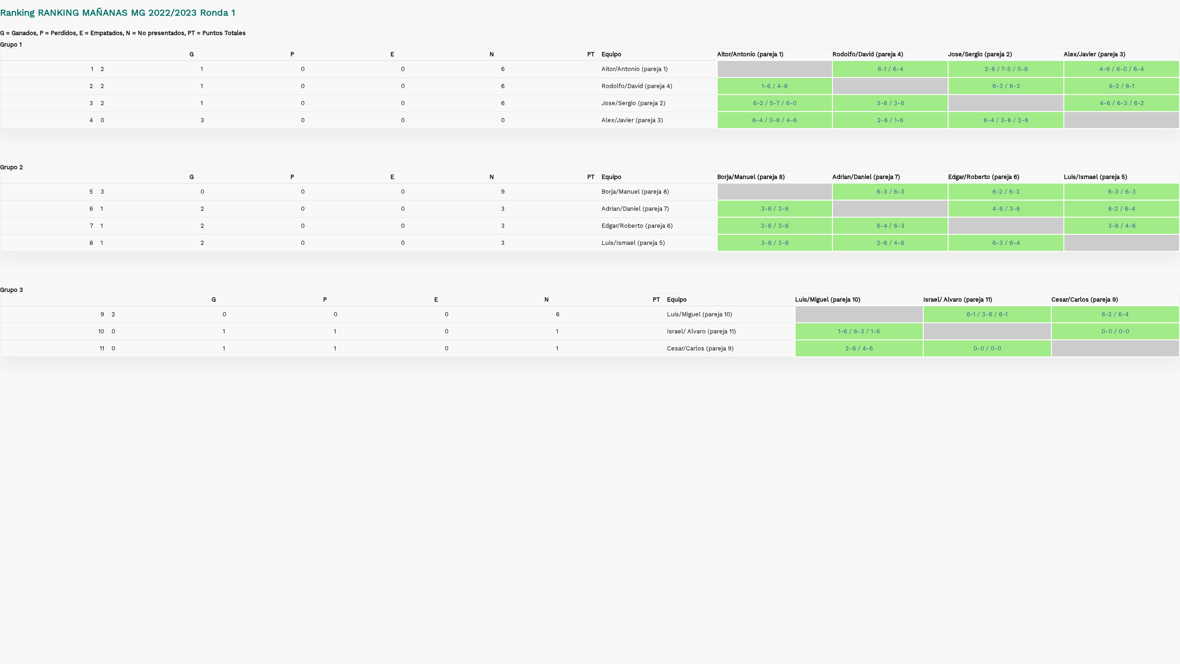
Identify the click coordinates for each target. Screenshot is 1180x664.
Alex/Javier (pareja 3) (1095, 54)
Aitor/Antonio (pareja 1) (750, 54)
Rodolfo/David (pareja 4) (867, 54)
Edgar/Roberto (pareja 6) (984, 176)
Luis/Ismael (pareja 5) (1095, 176)
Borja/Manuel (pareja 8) (751, 176)
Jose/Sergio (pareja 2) (980, 54)
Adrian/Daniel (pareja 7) (866, 176)
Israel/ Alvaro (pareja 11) (957, 299)
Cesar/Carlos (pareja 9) (1084, 299)
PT (591, 54)
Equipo (611, 54)
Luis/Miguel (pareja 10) (828, 299)
